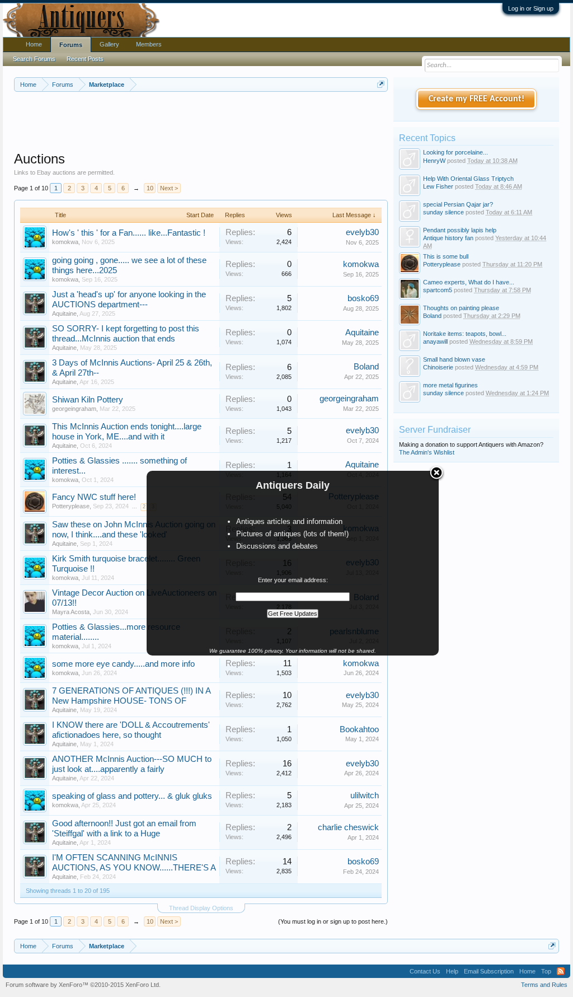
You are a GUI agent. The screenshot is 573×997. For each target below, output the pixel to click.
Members (149, 44)
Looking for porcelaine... (455, 152)
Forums (70, 44)
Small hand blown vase (454, 359)
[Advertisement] (217, 122)
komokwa (65, 241)
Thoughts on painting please (461, 308)
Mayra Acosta (71, 612)
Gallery (109, 44)
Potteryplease (71, 506)
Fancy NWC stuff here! (94, 497)
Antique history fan (448, 238)
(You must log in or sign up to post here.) (333, 921)
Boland (366, 366)
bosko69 (363, 298)
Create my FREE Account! (476, 99)
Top (546, 971)
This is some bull (445, 256)
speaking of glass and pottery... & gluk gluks (132, 796)
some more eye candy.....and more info (123, 663)
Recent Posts (85, 58)
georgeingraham (74, 408)
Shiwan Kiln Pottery (87, 399)
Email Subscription (489, 971)
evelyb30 (362, 232)
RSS (561, 971)
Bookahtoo (359, 729)
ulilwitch (364, 795)
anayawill (435, 341)
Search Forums (34, 58)
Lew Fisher (438, 186)
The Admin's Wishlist (426, 452)
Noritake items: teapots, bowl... (464, 333)
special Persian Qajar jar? (458, 204)
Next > (169, 188)
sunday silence (443, 212)
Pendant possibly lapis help (459, 230)
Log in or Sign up (530, 8)
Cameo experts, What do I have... (468, 282)
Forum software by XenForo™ (83, 984)
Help (452, 971)
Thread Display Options (201, 908)
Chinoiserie (438, 367)
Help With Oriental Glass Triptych (468, 178)
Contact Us (425, 971)
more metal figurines (450, 385)
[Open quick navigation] (380, 84)
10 (150, 188)
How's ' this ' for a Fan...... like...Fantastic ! (128, 232)
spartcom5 (437, 290)
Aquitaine (64, 313)
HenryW (434, 160)
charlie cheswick (348, 827)
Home (34, 44)
